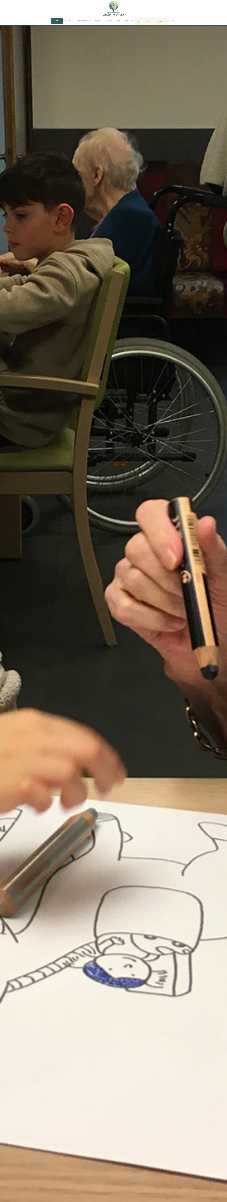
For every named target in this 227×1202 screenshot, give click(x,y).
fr (173, 21)
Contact (129, 21)
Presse (98, 21)
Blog (118, 21)
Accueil (56, 21)
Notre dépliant (145, 22)
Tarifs (108, 21)
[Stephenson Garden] (113, 9)
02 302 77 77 (162, 22)
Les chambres (83, 21)
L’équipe (68, 21)
